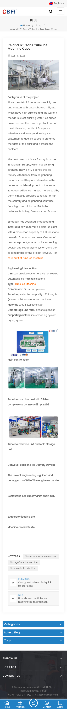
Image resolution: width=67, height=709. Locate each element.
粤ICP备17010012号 (16, 695)
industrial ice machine (24, 568)
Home (26, 25)
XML (44, 691)
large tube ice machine (25, 562)
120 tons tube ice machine (42, 556)
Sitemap (34, 691)
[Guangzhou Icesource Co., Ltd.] (9, 11)
